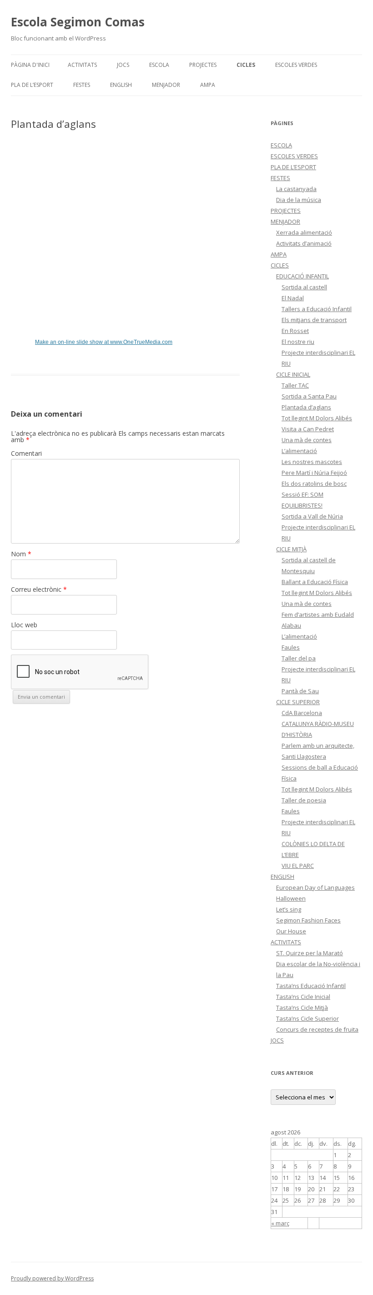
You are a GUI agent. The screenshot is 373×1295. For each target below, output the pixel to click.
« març (280, 1223)
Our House (291, 931)
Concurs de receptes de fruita (317, 1029)
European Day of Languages (315, 887)
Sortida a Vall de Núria (312, 516)
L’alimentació (299, 451)
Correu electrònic (39, 589)
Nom (21, 553)
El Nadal (293, 298)
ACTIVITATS (82, 65)
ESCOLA (159, 65)
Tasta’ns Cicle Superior (307, 1018)
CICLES (246, 65)
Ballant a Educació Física (315, 582)
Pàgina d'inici (30, 65)
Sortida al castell (304, 287)
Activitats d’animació (304, 243)
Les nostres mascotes (312, 462)
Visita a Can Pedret (308, 429)
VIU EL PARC (298, 866)
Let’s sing (288, 909)
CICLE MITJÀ (291, 549)
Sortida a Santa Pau (309, 396)
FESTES (81, 85)
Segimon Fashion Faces (308, 920)
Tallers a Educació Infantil (317, 309)
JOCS (123, 65)
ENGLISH (121, 85)
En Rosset (295, 331)
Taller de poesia (304, 800)
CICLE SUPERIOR (298, 702)
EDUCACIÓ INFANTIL (302, 276)
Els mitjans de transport (314, 320)
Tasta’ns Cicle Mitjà (302, 1007)
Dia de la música (298, 200)
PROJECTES (203, 65)
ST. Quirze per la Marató (309, 953)
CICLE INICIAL (293, 374)
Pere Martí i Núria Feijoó (314, 473)
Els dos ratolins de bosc (314, 483)
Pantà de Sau (300, 691)
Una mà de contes (307, 440)
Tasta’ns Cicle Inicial (303, 997)
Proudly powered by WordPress (52, 1278)
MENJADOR (166, 85)
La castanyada (296, 189)
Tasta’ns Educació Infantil (311, 986)
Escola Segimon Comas (78, 22)
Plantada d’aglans (306, 407)
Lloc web (24, 624)
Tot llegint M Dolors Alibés (317, 418)
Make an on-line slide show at (103, 342)
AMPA (207, 85)
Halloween (291, 898)
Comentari (26, 453)
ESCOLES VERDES (296, 65)
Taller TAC (295, 385)
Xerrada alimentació (304, 232)
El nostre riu (298, 342)
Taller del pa (299, 658)
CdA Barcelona (302, 713)
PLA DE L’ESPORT (32, 85)
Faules (291, 647)
